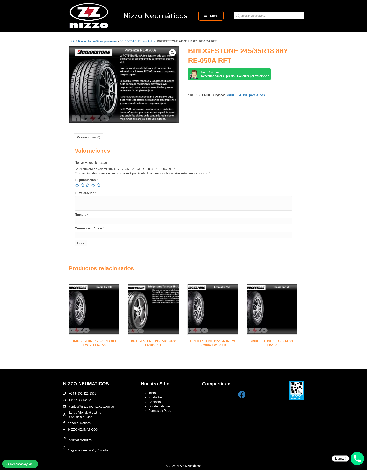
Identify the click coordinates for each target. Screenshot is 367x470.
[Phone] (357, 458)
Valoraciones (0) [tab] (88, 137)
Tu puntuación (86, 180)
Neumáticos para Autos (102, 41)
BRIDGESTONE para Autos (137, 41)
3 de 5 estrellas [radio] (87, 185)
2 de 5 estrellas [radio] (82, 185)
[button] (211, 16)
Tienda (82, 41)
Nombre (81, 214)
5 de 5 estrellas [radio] (98, 185)
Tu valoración (85, 193)
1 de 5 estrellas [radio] (77, 185)
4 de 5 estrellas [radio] (93, 185)
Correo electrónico (89, 228)
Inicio (72, 41)
